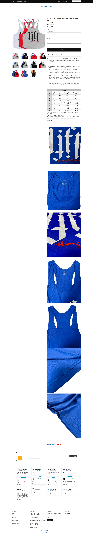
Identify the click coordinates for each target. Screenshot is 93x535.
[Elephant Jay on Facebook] (65, 513)
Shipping (48, 26)
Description (51, 55)
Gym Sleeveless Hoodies (34, 517)
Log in (59, 1)
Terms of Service (15, 520)
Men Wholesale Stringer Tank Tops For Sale (37, 520)
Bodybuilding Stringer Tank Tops (35, 514)
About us (13, 513)
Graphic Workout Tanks (34, 526)
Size (48, 34)
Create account (64, 1)
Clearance (70, 11)
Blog (13, 524)
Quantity (48, 38)
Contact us (14, 514)
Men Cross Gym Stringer (34, 527)
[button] (51, 23)
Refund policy (14, 517)
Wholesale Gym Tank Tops (34, 524)
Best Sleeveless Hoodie (34, 516)
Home (21, 11)
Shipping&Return (60, 55)
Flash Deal (62, 11)
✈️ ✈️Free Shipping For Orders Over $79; (19, 1)
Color (48, 29)
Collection (13, 526)
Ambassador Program (16, 523)
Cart (70, 1)
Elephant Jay (49, 530)
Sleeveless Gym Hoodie (34, 523)
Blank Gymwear (54, 11)
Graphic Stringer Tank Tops (34, 513)
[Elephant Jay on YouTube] (69, 513)
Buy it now (64, 49)
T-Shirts (27, 11)
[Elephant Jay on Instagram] (67, 513)
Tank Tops (34, 11)
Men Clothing (43, 11)
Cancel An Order (15, 516)
